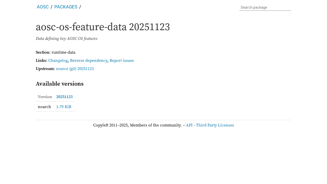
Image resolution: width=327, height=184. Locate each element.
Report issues (122, 60)
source (62, 68)
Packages (65, 6)
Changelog (58, 60)
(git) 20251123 (81, 68)
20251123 (64, 96)
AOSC (43, 6)
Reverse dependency (88, 60)
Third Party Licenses (215, 125)
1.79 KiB (63, 106)
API (189, 125)
